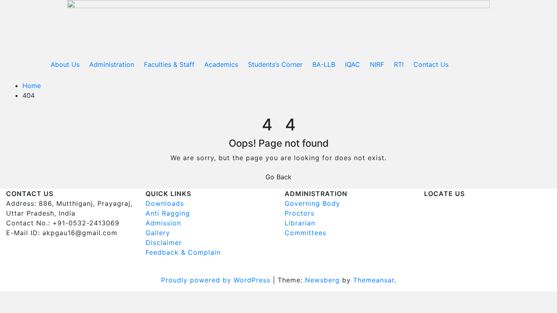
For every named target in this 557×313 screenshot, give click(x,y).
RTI (399, 64)
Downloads (165, 203)
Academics (221, 64)
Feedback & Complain (183, 252)
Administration (111, 64)
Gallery (158, 233)
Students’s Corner (275, 64)
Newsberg (322, 280)
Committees (305, 233)
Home (31, 86)
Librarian (300, 223)
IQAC (352, 64)
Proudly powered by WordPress (217, 280)
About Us (65, 64)
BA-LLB (323, 64)
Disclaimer (164, 242)
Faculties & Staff (169, 64)
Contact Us (431, 64)
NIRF (377, 64)
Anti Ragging (168, 213)
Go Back (278, 177)
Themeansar (373, 280)
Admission (163, 223)
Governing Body (312, 203)
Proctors (299, 213)
